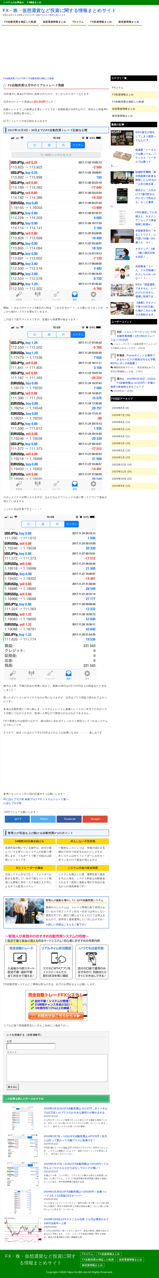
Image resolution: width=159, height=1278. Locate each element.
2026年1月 (118, 457)
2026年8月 (118, 408)
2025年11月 (119, 471)
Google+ (96, 819)
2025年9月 (118, 486)
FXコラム (78, 21)
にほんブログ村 (12, 803)
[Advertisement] (79, 49)
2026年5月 (118, 429)
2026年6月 (118, 422)
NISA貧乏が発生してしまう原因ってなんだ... (145, 136)
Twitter (44, 819)
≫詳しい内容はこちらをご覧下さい (66, 924)
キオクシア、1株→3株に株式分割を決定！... (145, 252)
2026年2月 (118, 450)
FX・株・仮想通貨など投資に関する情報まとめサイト (59, 10)
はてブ (18, 819)
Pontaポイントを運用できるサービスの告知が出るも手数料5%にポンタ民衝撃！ (133, 359)
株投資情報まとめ (128, 21)
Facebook (70, 819)
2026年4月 (118, 436)
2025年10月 (119, 478)
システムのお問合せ (13, 2)
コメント (12, 1052)
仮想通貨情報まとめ (54, 21)
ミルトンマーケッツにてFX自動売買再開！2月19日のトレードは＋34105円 (133, 336)
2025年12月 (119, 464)
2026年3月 (118, 443)
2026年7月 (118, 415)
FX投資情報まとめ (101, 21)
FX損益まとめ (34, 2)
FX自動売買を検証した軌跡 (20, 21)
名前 (9, 1041)
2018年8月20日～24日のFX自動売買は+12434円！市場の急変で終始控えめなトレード (133, 382)
